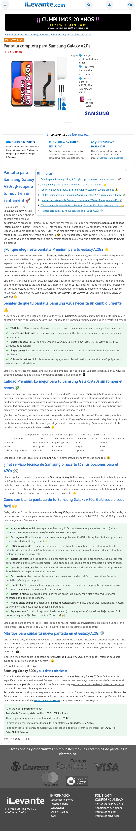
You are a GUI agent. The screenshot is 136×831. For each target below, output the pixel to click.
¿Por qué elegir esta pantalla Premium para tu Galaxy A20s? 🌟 (73, 184)
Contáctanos (57, 807)
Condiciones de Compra (108, 807)
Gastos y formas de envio (109, 803)
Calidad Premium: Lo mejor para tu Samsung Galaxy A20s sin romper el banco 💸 (82, 195)
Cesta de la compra (131, 5)
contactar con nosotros (47, 700)
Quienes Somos (59, 811)
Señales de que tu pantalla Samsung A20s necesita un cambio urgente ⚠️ (79, 189)
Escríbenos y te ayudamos (111, 157)
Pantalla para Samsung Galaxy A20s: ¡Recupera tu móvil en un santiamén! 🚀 (80, 179)
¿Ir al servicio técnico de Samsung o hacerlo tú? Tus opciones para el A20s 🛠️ (81, 200)
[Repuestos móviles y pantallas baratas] (45, 5)
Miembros (109, 5)
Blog (53, 815)
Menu (5, 5)
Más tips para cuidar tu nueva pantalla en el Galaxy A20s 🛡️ (71, 210)
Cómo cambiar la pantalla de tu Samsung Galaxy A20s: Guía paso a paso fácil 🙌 (82, 205)
